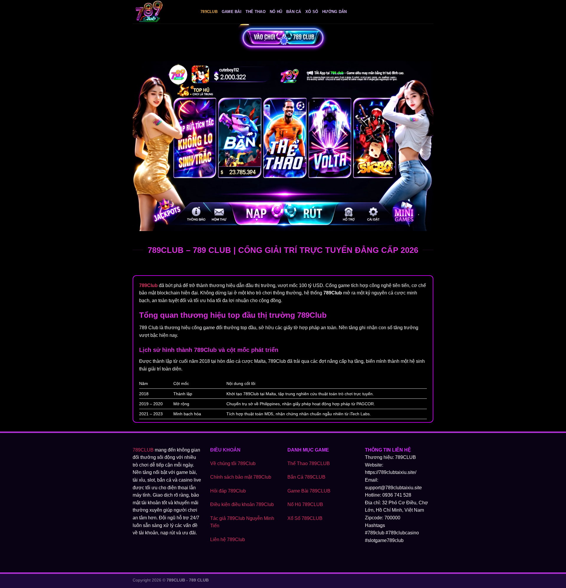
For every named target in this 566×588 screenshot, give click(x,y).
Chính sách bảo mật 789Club (240, 477)
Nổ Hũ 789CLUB (305, 504)
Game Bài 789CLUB (308, 490)
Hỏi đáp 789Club (228, 490)
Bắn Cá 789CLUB (306, 477)
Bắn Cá (293, 11)
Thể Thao (256, 11)
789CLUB (143, 449)
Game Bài (231, 11)
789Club (209, 11)
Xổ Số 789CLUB (305, 518)
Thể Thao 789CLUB (308, 463)
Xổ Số (311, 11)
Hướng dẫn (334, 11)
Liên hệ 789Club (227, 539)
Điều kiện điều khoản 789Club (242, 504)
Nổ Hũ (276, 11)
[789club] (162, 12)
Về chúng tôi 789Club (233, 463)
